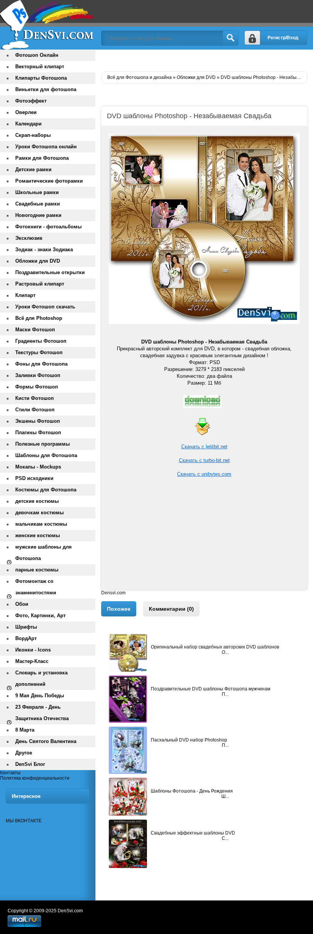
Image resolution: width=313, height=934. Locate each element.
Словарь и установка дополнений (41, 678)
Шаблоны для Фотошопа (46, 455)
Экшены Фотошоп (37, 421)
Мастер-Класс (31, 661)
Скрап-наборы (33, 135)
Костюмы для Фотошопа (45, 490)
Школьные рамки (37, 192)
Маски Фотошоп (35, 329)
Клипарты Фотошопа (41, 78)
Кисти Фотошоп (34, 398)
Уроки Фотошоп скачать (45, 307)
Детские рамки (33, 169)
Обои (21, 604)
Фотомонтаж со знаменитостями (35, 586)
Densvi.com (113, 592)
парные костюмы (36, 570)
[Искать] (231, 38)
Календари (28, 124)
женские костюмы (37, 535)
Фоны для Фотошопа (41, 364)
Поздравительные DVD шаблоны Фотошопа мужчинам (210, 689)
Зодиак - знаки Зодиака (44, 249)
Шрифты (26, 627)
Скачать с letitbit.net (204, 446)
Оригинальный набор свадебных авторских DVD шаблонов (215, 647)
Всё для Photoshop (38, 318)
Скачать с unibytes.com (204, 474)
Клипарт (25, 295)
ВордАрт (26, 638)
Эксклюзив (28, 238)
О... (225, 652)
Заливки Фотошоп (37, 375)
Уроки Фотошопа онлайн (46, 146)
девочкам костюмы (39, 512)
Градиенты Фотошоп (40, 341)
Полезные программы (42, 444)
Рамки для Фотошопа (42, 158)
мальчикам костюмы (41, 524)
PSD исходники (34, 478)
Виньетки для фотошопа (45, 89)
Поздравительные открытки (50, 272)
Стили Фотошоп (35, 409)
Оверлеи (26, 112)
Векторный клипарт (39, 66)
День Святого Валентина (45, 741)
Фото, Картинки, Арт (40, 615)
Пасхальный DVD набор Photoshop (189, 740)
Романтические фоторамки (49, 181)
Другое (23, 753)
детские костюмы (37, 501)
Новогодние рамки (38, 215)
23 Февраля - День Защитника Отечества (42, 712)
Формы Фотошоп (36, 387)
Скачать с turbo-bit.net (204, 460)
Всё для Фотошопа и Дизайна (47, 25)
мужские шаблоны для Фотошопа (43, 552)
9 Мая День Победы (39, 695)
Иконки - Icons (33, 650)
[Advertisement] (204, 536)
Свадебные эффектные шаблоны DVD (193, 833)
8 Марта (24, 730)
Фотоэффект (31, 101)
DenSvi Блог (30, 764)
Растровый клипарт (39, 284)
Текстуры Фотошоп (39, 352)
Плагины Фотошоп (38, 432)
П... (225, 694)
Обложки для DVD (37, 261)
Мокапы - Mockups (38, 467)
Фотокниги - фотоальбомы (48, 226)
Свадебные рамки (37, 204)
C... (225, 838)
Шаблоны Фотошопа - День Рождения (192, 791)
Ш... (225, 796)
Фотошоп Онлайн (36, 55)
